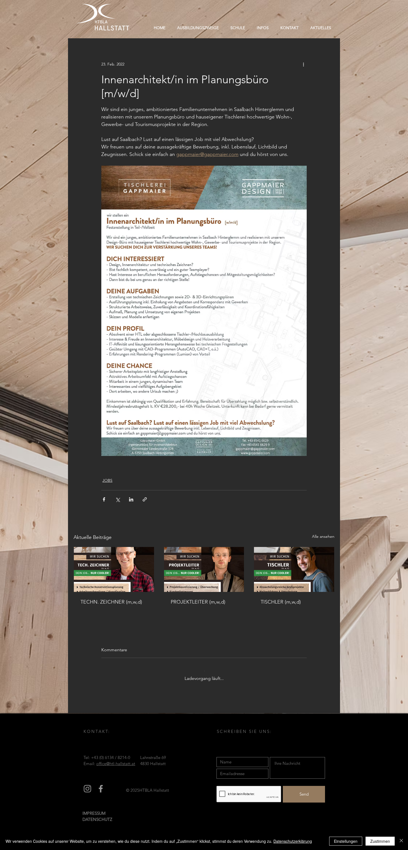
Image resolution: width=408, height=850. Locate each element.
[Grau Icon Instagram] (87, 792)
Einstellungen (345, 841)
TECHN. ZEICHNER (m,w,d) (111, 602)
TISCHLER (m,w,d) (281, 602)
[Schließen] (401, 841)
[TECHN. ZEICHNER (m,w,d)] (114, 569)
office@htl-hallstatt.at (115, 767)
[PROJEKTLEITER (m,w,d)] (204, 569)
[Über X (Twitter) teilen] (117, 499)
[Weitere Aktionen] (303, 64)
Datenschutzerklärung (292, 841)
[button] (238, 28)
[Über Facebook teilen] (104, 499)
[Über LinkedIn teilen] (131, 499)
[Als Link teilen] (144, 499)
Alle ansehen (323, 536)
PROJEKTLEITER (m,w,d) (198, 602)
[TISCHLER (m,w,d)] (294, 569)
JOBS (107, 480)
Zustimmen (380, 841)
